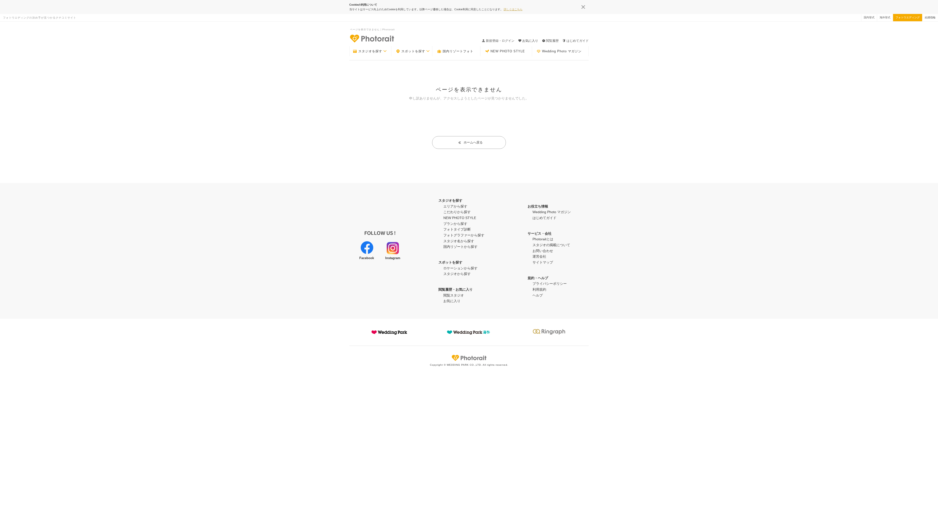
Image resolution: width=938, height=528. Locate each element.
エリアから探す (455, 206)
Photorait (469, 358)
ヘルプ (538, 295)
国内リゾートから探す (460, 247)
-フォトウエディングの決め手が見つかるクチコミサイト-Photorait (371, 38)
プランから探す (455, 224)
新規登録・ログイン (500, 41)
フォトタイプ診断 (457, 229)
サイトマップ (543, 262)
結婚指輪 (930, 17)
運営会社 (539, 256)
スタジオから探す (457, 274)
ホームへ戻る (473, 142)
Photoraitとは (543, 239)
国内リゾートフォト (458, 51)
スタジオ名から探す (458, 241)
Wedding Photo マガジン (562, 51)
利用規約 (539, 289)
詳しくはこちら (513, 9)
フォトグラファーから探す (463, 235)
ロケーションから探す (460, 268)
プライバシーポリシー (550, 284)
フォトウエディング (907, 17)
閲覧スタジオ (453, 295)
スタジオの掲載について (551, 245)
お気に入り (451, 301)
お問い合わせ (543, 251)
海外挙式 (885, 17)
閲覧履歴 (552, 41)
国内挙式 (869, 17)
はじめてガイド (577, 41)
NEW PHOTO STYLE (507, 51)
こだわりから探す (457, 212)
